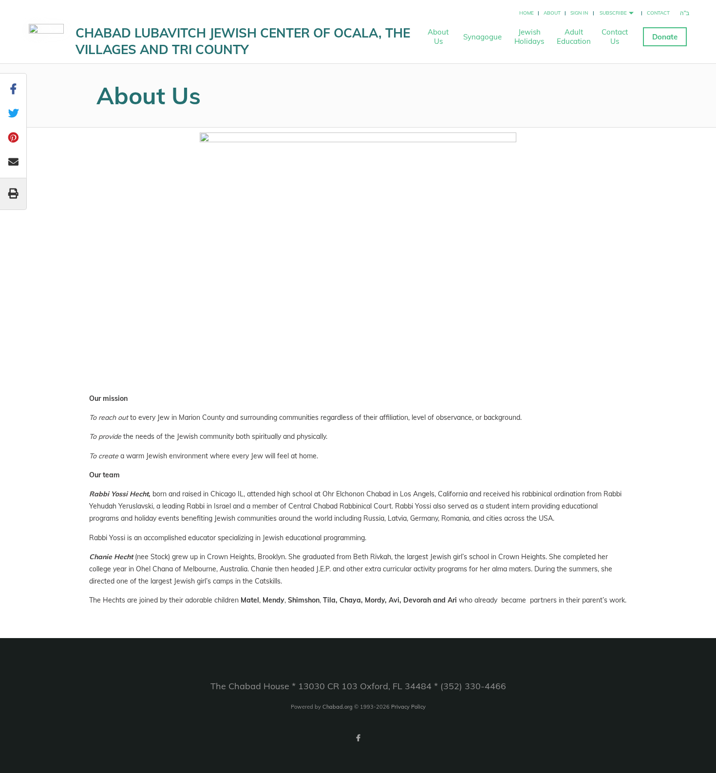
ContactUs (615, 36)
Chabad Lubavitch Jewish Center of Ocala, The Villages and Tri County (242, 41)
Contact (658, 13)
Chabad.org (337, 706)
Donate (665, 36)
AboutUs (438, 36)
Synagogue (482, 36)
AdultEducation (574, 36)
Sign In (579, 13)
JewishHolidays (529, 36)
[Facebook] (358, 738)
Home (526, 13)
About (552, 13)
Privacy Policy (408, 706)
